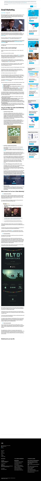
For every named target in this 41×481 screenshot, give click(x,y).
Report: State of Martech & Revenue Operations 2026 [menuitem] (33, 463)
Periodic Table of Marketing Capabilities (33, 79)
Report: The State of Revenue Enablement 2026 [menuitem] (33, 464)
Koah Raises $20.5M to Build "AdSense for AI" (32, 142)
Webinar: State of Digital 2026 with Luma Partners (33, 49)
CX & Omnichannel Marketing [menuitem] (18, 465)
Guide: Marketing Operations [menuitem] (32, 469)
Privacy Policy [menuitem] (3, 456)
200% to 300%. (3, 35)
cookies (9, 1)
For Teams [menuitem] (2, 460)
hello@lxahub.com (4, 446)
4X (22, 89)
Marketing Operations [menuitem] (17, 467)
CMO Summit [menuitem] (3, 465)
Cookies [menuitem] (2, 455)
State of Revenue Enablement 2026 (32, 125)
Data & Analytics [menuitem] (16, 464)
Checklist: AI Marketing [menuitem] (31, 467)
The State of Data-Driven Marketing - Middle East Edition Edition (33, 31)
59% (19, 87)
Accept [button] (31, 6)
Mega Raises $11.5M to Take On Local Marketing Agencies (12, 366)
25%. (20, 38)
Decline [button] (35, 6)
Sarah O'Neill (3, 12)
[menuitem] (16, 460)
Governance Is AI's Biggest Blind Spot (8, 398)
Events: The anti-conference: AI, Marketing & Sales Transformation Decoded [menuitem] (7, 466)
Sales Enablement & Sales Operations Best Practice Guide (33, 18)
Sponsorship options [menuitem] (4, 469)
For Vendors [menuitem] (3, 468)
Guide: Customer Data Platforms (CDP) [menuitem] (33, 470)
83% (19, 55)
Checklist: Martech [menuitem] (30, 468)
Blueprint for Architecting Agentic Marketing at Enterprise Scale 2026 (33, 112)
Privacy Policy (25, 2)
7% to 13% (6, 80)
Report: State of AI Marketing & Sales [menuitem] (33, 466)
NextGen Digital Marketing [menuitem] (18, 468)
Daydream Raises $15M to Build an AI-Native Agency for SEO (12, 346)
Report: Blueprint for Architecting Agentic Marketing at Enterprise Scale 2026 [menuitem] (33, 461)
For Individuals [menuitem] (3, 463)
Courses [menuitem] (2, 464)
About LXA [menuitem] (2, 450)
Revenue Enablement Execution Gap (8, 425)
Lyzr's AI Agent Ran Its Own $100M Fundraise (9, 385)
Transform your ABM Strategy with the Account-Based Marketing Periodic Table (33, 92)
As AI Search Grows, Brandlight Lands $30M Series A (11, 379)
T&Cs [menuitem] (2, 454)
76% (12, 230)
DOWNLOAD (31, 81)
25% (8, 61)
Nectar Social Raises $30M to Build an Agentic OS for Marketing (33, 154)
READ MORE (31, 20)
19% (9, 38)
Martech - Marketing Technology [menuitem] (18, 466)
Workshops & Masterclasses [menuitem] (5, 461)
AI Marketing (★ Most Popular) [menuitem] (18, 461)
